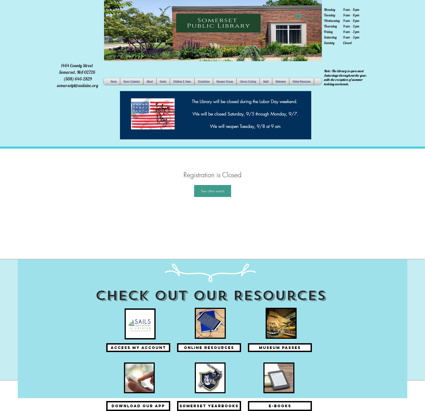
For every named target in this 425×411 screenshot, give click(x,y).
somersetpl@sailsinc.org (77, 85)
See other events (212, 191)
